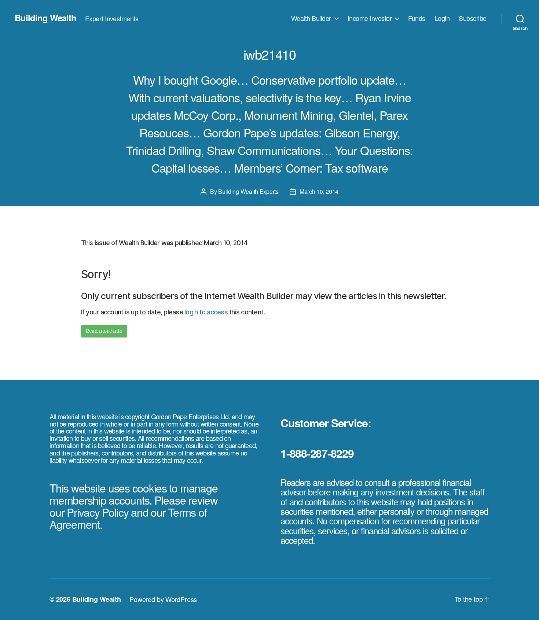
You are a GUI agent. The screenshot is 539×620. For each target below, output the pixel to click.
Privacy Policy (98, 512)
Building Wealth (45, 17)
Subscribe (473, 18)
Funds (416, 18)
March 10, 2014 (319, 191)
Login (442, 18)
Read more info (104, 331)
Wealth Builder (311, 18)
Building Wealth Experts (248, 191)
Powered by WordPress (163, 599)
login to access (206, 312)
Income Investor (370, 18)
